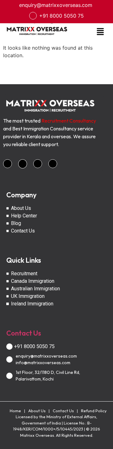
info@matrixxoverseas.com (43, 362)
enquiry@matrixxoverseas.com (55, 5)
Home (15, 410)
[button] (100, 32)
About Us (37, 410)
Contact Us (23, 333)
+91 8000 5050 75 (61, 16)
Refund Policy (94, 410)
